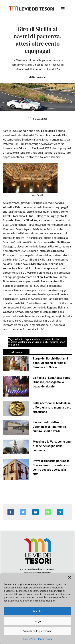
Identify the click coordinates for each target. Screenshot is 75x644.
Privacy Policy (45, 639)
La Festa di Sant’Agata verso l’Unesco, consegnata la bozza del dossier (51, 382)
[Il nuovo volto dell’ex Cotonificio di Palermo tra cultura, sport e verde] (16, 427)
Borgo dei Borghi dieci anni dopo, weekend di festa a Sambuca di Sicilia (50, 363)
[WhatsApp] (48, 512)
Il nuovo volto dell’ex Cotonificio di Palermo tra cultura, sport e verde (49, 427)
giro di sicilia (42, 342)
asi (16, 339)
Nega (37, 621)
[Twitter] (23, 512)
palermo (54, 342)
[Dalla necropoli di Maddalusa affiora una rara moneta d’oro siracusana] (16, 408)
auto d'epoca (26, 339)
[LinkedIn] (35, 512)
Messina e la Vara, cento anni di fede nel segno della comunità (52, 446)
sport (62, 342)
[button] (69, 577)
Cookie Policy (29, 639)
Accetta (37, 611)
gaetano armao (26, 342)
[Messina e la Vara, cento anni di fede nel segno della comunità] (16, 447)
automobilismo (42, 339)
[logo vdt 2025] (31, 7)
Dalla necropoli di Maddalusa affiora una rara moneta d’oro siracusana (52, 407)
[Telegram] (60, 512)
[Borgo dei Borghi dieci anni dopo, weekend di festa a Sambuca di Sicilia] (16, 363)
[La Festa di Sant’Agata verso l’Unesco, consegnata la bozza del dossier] (16, 386)
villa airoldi (13, 344)
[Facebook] (11, 512)
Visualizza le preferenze (37, 631)
